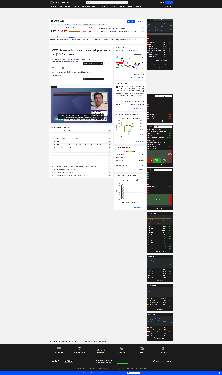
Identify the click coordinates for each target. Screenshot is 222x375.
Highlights (73, 39)
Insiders (79, 39)
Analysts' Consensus (123, 147)
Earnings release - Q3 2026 (137, 104)
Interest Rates (151, 314)
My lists (160, 121)
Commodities (151, 256)
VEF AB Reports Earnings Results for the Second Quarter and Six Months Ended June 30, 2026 (79, 145)
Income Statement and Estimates (127, 114)
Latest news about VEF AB (60, 127)
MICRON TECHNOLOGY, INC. (156, 107)
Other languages (115, 39)
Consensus (102, 36)
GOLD (149, 269)
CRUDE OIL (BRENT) (153, 273)
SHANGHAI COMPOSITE (155, 50)
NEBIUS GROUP (153, 190)
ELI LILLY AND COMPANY (155, 144)
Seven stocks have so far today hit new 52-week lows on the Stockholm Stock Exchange (77, 151)
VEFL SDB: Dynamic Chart (137, 77)
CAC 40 (151, 46)
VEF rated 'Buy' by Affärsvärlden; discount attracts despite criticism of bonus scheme (76, 166)
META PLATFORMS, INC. (155, 103)
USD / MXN (150, 230)
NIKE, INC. (151, 118)
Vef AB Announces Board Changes (65, 172)
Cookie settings (91, 368)
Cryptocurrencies (152, 285)
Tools (130, 6)
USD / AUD (150, 240)
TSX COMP (151, 40)
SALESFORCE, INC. (154, 112)
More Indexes (160, 68)
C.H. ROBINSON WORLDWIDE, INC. (157, 131)
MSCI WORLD (152, 56)
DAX (150, 44)
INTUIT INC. (152, 140)
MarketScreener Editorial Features (128, 39)
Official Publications (104, 39)
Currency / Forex (152, 213)
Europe (156, 20)
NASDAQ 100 (152, 38)
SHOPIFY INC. (152, 184)
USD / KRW (150, 242)
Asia (169, 20)
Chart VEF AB (120, 47)
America (163, 20)
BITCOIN (151, 298)
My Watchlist (151, 96)
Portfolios (95, 6)
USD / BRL (150, 232)
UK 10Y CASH (152, 335)
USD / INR (150, 234)
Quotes (59, 36)
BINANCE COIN (153, 304)
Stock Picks (86, 6)
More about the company (137, 108)
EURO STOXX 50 (153, 48)
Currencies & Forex (159, 251)
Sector (123, 36)
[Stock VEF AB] (63, 68)
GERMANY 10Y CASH (154, 329)
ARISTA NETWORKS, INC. (155, 129)
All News (52, 39)
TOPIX (150, 52)
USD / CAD (150, 228)
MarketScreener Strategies (57, 42)
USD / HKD (150, 244)
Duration (118, 50)
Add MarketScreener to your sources (94, 63)
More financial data (138, 141)
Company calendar (138, 207)
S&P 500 (151, 34)
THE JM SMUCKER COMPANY (156, 137)
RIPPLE (151, 306)
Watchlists (104, 6)
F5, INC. (151, 135)
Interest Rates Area (159, 338)
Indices (150, 20)
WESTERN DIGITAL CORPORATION (157, 175)
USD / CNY (150, 236)
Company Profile (121, 83)
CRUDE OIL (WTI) (152, 271)
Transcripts (85, 39)
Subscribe (169, 2)
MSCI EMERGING (153, 54)
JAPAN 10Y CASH (153, 331)
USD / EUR (150, 226)
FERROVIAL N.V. (153, 192)
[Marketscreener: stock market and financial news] (61, 2)
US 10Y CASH (152, 327)
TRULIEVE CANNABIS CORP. (156, 105)
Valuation (95, 36)
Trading (113, 6)
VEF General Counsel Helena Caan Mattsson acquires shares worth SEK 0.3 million (76, 163)
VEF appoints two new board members (66, 169)
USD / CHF (150, 248)
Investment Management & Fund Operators (134, 101)
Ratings (110, 36)
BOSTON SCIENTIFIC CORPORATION (157, 142)
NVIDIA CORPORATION (154, 116)
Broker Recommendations (62, 39)
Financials (86, 36)
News (60, 6)
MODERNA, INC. (153, 148)
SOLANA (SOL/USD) (154, 302)
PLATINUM (150, 277)
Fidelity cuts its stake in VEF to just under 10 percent (113, 28)
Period (130, 50)
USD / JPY (150, 238)
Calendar (76, 6)
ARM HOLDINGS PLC (154, 99)
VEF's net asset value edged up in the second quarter (69, 141)
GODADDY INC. (153, 146)
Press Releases (94, 39)
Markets (53, 6)
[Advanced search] (126, 2)
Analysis (68, 6)
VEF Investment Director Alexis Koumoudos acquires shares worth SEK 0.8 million (76, 157)
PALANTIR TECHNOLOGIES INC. (157, 181)
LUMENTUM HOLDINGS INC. (156, 173)
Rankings (137, 6)
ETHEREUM (152, 300)
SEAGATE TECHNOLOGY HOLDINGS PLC (157, 179)
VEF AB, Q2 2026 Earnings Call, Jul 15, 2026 (67, 138)
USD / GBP (150, 246)
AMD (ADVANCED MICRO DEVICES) (157, 109)
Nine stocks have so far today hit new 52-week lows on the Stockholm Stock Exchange (77, 154)
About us (114, 368)
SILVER (149, 275)
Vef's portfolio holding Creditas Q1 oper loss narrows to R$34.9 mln (72, 175)
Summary (53, 36)
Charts (65, 36)
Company (78, 36)
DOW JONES (152, 36)
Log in (162, 2)
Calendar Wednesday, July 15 (64, 148)
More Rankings (159, 164)
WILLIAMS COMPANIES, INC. (156, 133)
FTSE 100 (151, 42)
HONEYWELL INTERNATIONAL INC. (157, 101)
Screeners (122, 6)
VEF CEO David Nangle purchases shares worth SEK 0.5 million (72, 160)
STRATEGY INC (153, 186)
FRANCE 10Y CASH (154, 333)
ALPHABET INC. (153, 114)
